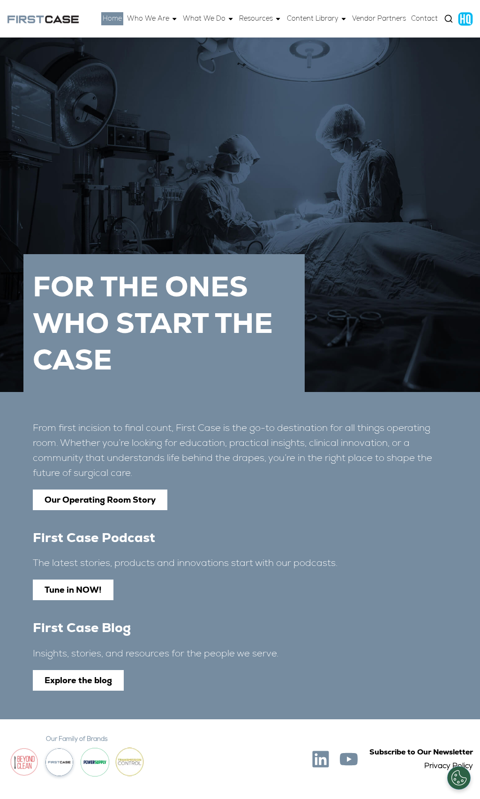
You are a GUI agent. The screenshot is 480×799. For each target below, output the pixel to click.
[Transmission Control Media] (129, 762)
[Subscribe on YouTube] (348, 759)
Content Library (312, 18)
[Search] (448, 18)
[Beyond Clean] (24, 762)
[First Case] (43, 19)
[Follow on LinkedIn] (320, 759)
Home (112, 18)
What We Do (204, 18)
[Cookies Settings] (459, 778)
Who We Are (148, 18)
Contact (424, 18)
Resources (256, 18)
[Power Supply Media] (95, 762)
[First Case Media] (59, 762)
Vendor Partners (379, 18)
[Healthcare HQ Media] (465, 18)
